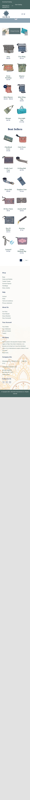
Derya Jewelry (6, 288)
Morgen (8, 118)
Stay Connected (6, 318)
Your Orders (5, 326)
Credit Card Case (8, 169)
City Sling (21, 56)
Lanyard (8, 249)
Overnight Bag (21, 119)
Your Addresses (6, 329)
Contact (4, 296)
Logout (4, 333)
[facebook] (3, 382)
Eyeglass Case (22, 189)
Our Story (4, 311)
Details (9, 49)
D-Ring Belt (22, 168)
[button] (3, 33)
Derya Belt (8, 189)
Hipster (21, 76)
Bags (3, 277)
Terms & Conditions (7, 301)
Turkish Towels (6, 281)
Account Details (6, 331)
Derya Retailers (6, 316)
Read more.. (5, 352)
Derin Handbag (8, 77)
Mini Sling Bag (21, 98)
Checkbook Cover (8, 148)
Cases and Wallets (7, 279)
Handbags (5, 285)
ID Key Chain (8, 209)
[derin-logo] (6, 11)
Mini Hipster (8, 97)
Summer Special (6, 283)
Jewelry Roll (22, 209)
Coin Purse (22, 147)
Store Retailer (6, 314)
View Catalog (18, 4)
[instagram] (10, 382)
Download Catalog (7, 2)
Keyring (22, 228)
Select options (8, 48)
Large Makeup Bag (21, 250)
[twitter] (7, 382)
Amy (8, 56)
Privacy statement (7, 303)
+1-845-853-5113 (15, 361)
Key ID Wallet (8, 229)
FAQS (3, 298)
